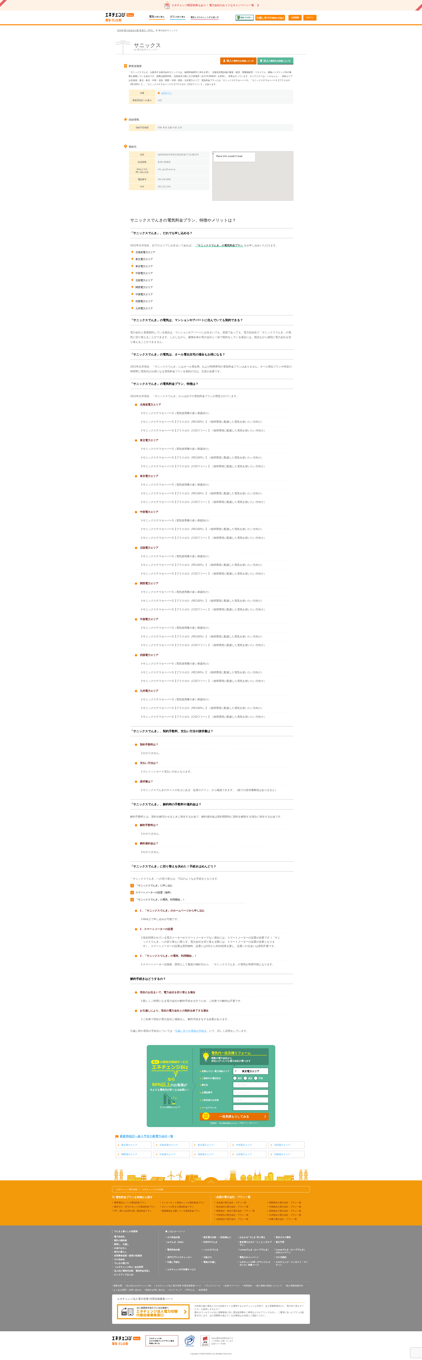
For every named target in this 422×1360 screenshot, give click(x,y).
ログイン (310, 17)
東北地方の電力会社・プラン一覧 (232, 1207)
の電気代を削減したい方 (240, 60)
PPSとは (190, 1290)
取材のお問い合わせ (155, 1290)
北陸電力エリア (282, 1145)
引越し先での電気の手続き (191, 1030)
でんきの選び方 (121, 1263)
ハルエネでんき (210, 1249)
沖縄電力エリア (282, 1154)
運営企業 (118, 1285)
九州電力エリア (244, 1154)
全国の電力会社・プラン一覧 (233, 1197)
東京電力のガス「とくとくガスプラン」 (256, 1243)
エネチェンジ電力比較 (126, 1189)
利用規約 (213, 1123)
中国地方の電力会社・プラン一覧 (285, 1207)
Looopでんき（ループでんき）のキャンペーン (291, 1251)
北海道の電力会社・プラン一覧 (231, 1203)
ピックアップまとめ (123, 1274)
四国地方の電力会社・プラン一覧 (285, 1211)
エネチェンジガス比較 (152, 1189)
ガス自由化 (119, 1259)
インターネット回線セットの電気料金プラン (183, 1203)
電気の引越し (209, 1262)
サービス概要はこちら (169, 1107)
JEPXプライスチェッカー (179, 1257)
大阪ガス (207, 1257)
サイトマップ (175, 1290)
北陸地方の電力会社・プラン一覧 (232, 1219)
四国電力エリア (206, 1154)
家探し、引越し (121, 1244)
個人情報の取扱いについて (228, 1123)
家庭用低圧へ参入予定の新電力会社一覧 (146, 1136)
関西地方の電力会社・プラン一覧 (285, 1203)
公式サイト (166, 93)
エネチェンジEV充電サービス (181, 1269)
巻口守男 (280, 1242)
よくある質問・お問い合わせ (127, 1290)
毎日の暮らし (120, 1252)
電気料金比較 (173, 1249)
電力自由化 (119, 1236)
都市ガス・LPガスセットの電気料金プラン (134, 1207)
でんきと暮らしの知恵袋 (126, 1231)
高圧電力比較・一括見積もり (217, 1237)
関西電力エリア (129, 1154)
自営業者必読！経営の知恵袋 (128, 1255)
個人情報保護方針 (294, 1285)
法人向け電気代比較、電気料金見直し (132, 1271)
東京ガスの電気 (283, 1237)
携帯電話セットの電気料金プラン (130, 1203)
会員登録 (295, 17)
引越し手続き (173, 1262)
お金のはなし (120, 1248)
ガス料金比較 (173, 1237)
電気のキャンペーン (249, 1257)
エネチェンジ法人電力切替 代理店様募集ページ (178, 1285)
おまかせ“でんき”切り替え (252, 1237)
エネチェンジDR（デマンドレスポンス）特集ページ (255, 1263)
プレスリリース (212, 1285)
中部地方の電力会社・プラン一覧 (232, 1215)
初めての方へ (246, 17)
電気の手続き (270, 17)
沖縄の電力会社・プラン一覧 (283, 1219)
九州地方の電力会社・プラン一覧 (285, 1215)
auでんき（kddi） (176, 1242)
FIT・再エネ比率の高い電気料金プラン (133, 1211)
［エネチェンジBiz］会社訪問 (128, 1267)
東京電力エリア (129, 1145)
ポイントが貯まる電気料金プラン (178, 1207)
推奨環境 (203, 1290)
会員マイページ (232, 1285)
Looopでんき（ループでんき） (255, 1249)
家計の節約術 (120, 1240)
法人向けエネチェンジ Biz (138, 1285)
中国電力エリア (167, 1154)
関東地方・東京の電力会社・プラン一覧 (235, 1211)
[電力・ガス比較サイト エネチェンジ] (120, 17)
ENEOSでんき (210, 1242)
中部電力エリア (244, 1145)
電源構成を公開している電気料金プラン (181, 1211)
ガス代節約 (281, 1257)
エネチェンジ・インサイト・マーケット (292, 1263)
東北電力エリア (206, 1145)
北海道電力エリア (168, 1145)
